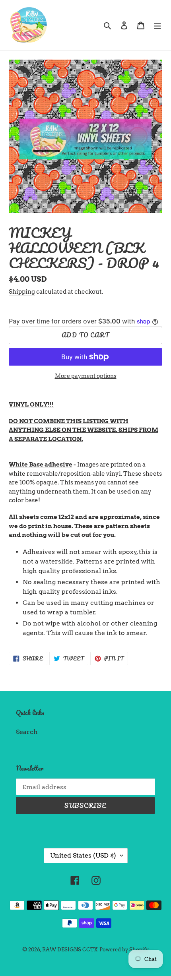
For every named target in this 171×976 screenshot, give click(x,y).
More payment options (86, 376)
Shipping (22, 291)
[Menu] (157, 25)
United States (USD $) (83, 855)
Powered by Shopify (124, 950)
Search (27, 732)
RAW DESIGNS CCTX (70, 950)
